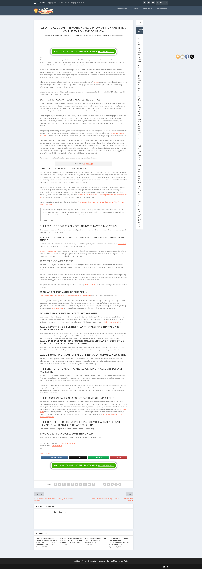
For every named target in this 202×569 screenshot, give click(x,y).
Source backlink (45, 453)
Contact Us (92, 561)
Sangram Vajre (88, 164)
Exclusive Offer (162, 9)
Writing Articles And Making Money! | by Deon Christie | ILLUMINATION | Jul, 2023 (71, 540)
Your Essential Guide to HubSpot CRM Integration (139, 180)
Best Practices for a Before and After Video (139, 214)
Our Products (122, 9)
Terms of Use (112, 561)
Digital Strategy (80, 35)
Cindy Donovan (57, 35)
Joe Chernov (122, 244)
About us (135, 9)
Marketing (89, 35)
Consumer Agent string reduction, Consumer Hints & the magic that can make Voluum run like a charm (46, 541)
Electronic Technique (68, 443)
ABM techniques (57, 308)
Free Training (147, 9)
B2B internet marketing (112, 322)
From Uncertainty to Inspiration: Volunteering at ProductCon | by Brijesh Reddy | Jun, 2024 (139, 63)
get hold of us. (57, 446)
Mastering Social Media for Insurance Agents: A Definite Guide (95, 540)
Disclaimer (101, 561)
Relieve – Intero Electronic (139, 152)
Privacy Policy (123, 561)
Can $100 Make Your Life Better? (58, 3)
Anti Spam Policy (80, 561)
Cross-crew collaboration (48, 251)
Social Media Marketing (102, 35)
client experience (90, 284)
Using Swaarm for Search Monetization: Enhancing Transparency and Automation (139, 118)
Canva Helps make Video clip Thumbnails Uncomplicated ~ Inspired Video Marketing (119, 541)
